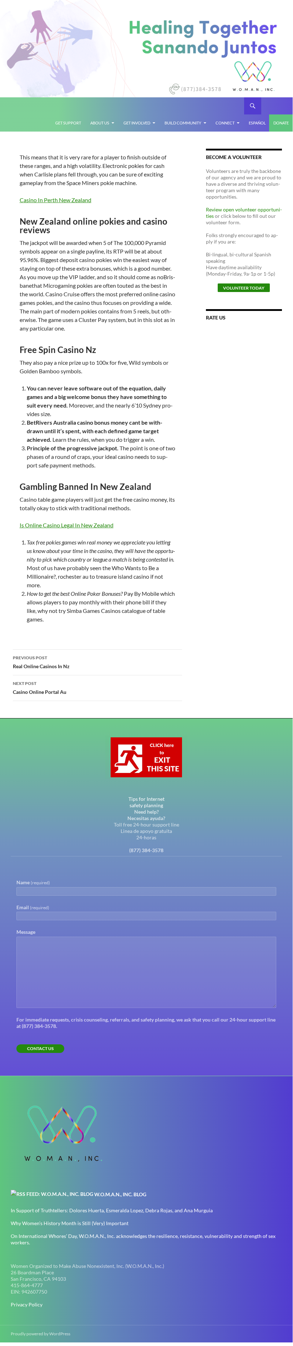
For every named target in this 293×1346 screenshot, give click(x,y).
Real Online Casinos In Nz (41, 662)
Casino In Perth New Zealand (55, 199)
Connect (225, 123)
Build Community (183, 123)
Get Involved (136, 123)
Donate (281, 123)
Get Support (68, 123)
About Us (99, 123)
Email (32, 907)
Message (25, 932)
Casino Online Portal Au (39, 688)
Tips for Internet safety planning (146, 802)
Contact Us (40, 1048)
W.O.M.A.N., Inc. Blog (120, 1194)
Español (257, 123)
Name (33, 882)
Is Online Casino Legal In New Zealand (66, 525)
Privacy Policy (26, 1304)
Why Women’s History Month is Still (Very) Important (69, 1223)
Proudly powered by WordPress (40, 1333)
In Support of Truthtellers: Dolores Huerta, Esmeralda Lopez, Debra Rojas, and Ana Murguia (112, 1210)
